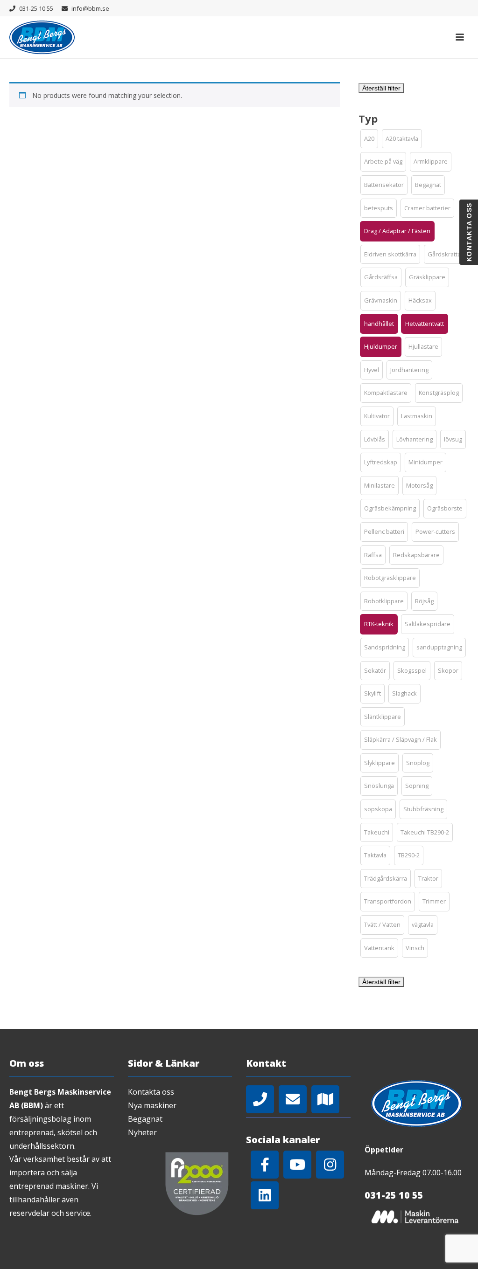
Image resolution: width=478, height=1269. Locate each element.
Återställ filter (381, 88)
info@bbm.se (90, 8)
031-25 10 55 (36, 8)
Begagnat (145, 1119)
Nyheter (142, 1132)
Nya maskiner (152, 1105)
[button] (369, 139)
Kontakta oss (151, 1092)
